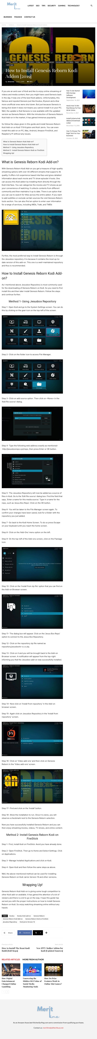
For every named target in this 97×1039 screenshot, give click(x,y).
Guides (38, 62)
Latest (31, 6)
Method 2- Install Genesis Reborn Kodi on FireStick (23, 150)
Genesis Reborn (39, 916)
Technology (74, 6)
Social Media (69, 62)
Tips (43, 6)
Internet (51, 62)
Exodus (11, 916)
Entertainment (29, 62)
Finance (18, 17)
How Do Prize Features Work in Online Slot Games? (53, 981)
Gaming (61, 6)
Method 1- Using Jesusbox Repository (18, 147)
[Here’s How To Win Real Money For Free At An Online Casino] (89, 109)
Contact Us (29, 17)
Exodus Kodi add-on (24, 916)
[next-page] (7, 991)
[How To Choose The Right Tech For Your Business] (89, 134)
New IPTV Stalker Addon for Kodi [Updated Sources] (49, 949)
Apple (21, 62)
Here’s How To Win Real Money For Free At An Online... (73, 108)
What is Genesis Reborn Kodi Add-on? (18, 142)
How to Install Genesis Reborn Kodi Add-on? (21, 144)
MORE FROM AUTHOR (33, 959)
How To (44, 62)
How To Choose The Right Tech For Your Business (73, 133)
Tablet (77, 62)
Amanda (11, 82)
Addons (11, 25)
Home (4, 25)
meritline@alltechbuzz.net (53, 1028)
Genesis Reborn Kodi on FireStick (36, 919)
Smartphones (60, 62)
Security (52, 6)
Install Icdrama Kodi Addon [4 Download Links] (73, 121)
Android (15, 62)
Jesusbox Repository (10, 922)
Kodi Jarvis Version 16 (27, 922)
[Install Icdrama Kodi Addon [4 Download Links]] (89, 121)
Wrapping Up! (8, 153)
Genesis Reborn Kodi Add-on (13, 919)
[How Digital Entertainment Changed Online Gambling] (11, 969)
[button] (91, 6)
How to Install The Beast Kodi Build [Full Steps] (16, 949)
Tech (82, 62)
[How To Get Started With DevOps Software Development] (89, 94)
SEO (37, 6)
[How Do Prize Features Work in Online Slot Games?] (53, 969)
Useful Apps (9, 65)
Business (8, 17)
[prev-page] (3, 991)
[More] (46, 932)
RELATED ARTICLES (11, 959)
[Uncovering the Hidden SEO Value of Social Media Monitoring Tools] (32, 969)
